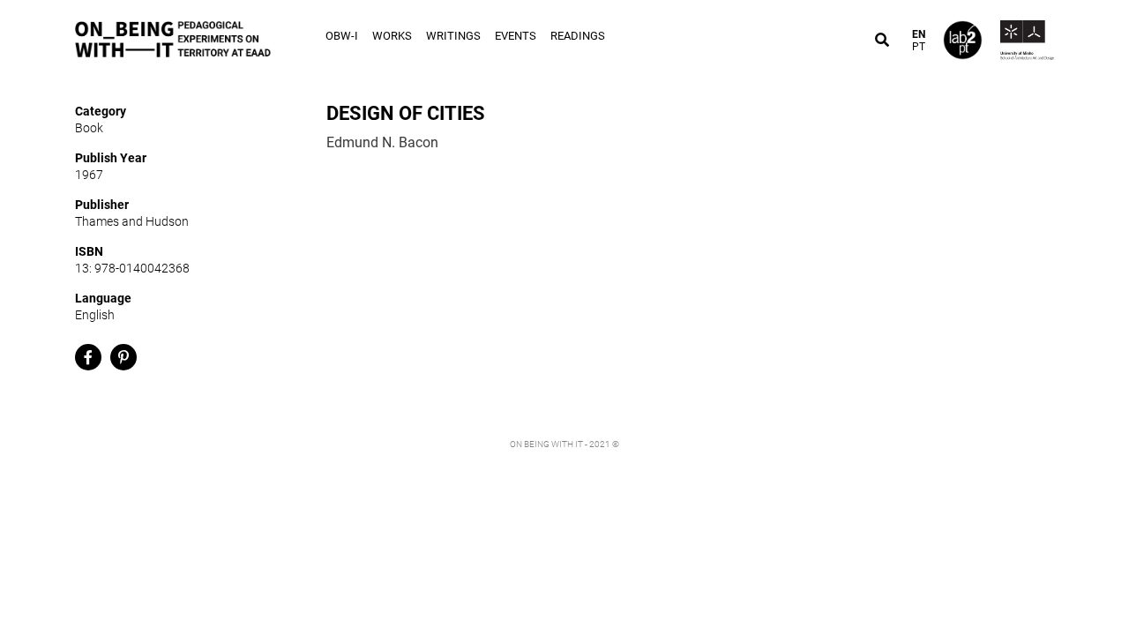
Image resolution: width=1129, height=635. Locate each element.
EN (918, 34)
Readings (577, 35)
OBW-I (341, 35)
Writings (453, 35)
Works (392, 35)
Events (515, 35)
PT (918, 47)
